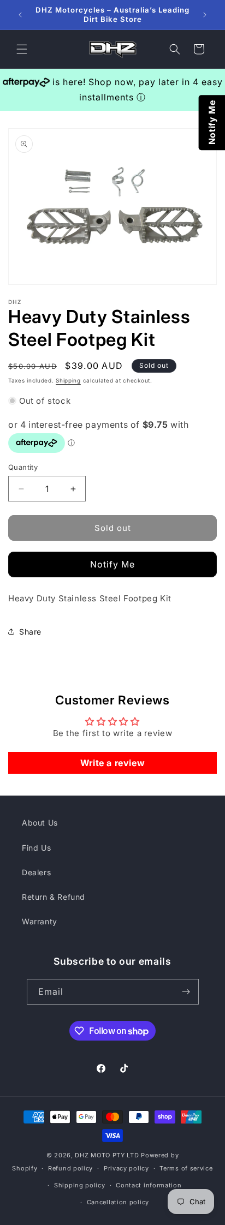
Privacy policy (126, 1168)
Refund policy (70, 1168)
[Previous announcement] (20, 15)
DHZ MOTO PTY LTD (107, 1155)
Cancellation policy (118, 1202)
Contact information (148, 1185)
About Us (40, 822)
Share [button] (30, 631)
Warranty (39, 921)
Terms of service (185, 1168)
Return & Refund (53, 896)
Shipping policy (79, 1185)
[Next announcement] (205, 15)
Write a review (112, 762)
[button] (22, 49)
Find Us (36, 847)
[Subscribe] (186, 992)
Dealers (36, 872)
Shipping (68, 380)
